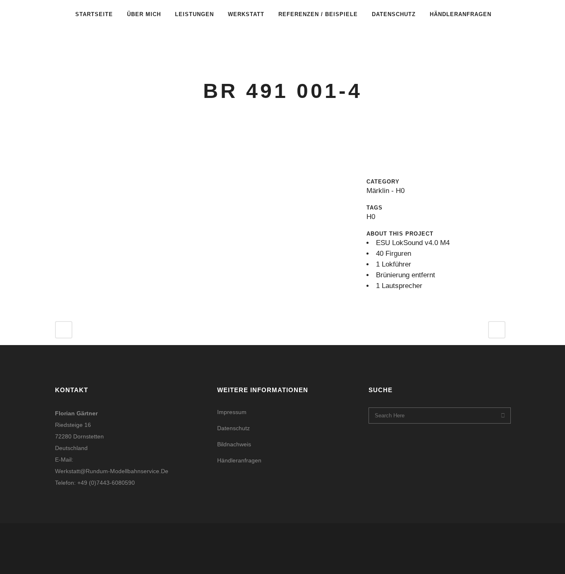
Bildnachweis (234, 444)
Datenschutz (233, 428)
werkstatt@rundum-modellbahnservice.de (111, 471)
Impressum (232, 412)
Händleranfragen (239, 460)
